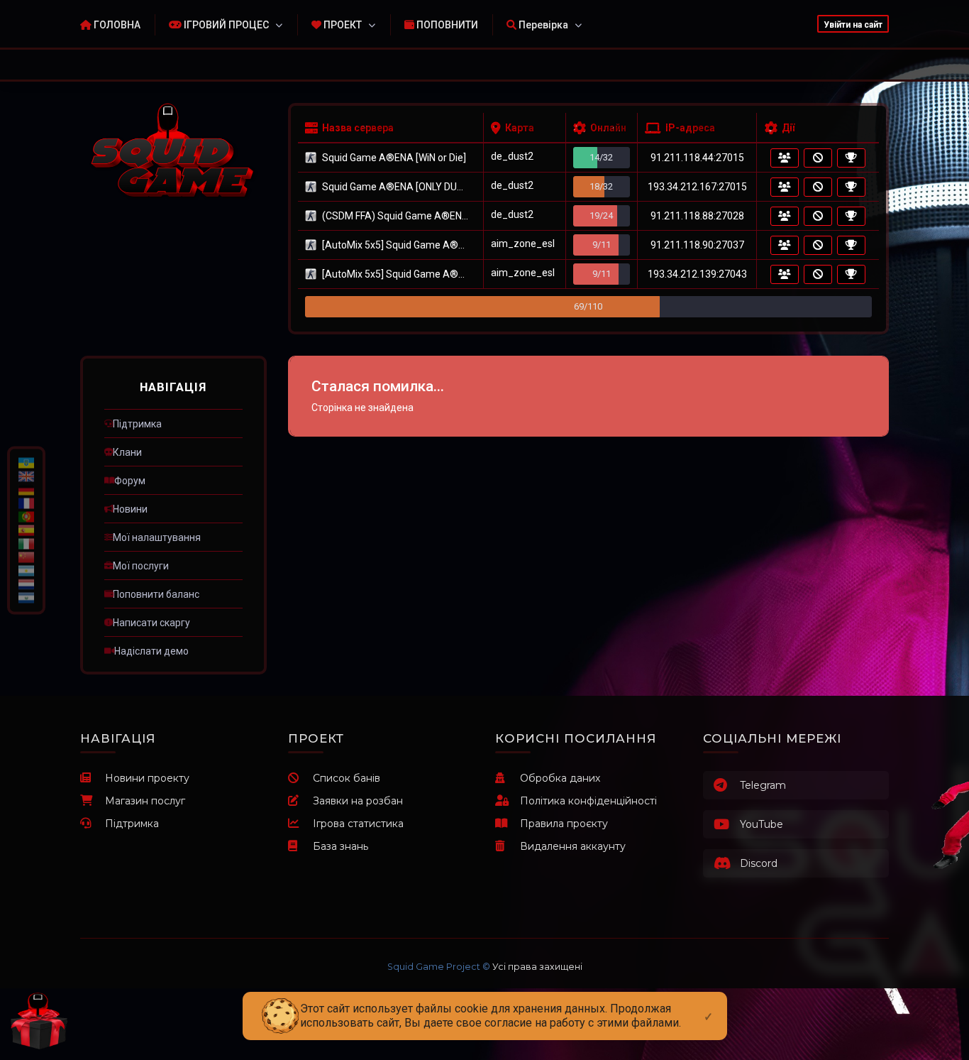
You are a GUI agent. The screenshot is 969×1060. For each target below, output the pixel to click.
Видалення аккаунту (573, 846)
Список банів (346, 778)
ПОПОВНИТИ (446, 25)
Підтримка (132, 823)
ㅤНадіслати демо (151, 651)
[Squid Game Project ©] (173, 151)
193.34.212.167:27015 (697, 186)
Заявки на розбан (358, 800)
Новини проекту (147, 778)
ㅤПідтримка (137, 424)
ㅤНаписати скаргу (151, 622)
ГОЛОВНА (116, 25)
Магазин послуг (145, 800)
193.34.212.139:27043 (697, 274)
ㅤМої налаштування (157, 537)
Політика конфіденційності (588, 800)
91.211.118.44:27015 (697, 157)
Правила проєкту (564, 823)
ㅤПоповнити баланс (156, 594)
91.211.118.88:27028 (697, 216)
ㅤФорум (129, 480)
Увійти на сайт (853, 25)
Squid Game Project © (438, 966)
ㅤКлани (127, 452)
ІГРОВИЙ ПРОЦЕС (225, 25)
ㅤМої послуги (141, 566)
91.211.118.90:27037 (697, 245)
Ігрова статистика (358, 823)
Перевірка (542, 25)
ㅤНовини (130, 509)
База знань (340, 846)
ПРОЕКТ (341, 25)
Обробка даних (560, 778)
